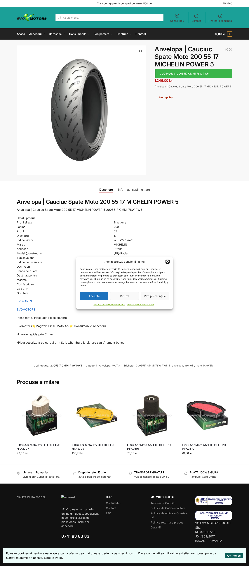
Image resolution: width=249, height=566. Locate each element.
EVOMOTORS (26, 309)
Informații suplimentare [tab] (134, 189)
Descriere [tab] (106, 189)
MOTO (116, 365)
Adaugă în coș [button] (41, 460)
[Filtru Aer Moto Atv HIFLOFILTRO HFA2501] (152, 415)
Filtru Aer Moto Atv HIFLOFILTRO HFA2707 (38, 446)
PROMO (227, 3)
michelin (189, 365)
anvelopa (177, 365)
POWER (208, 365)
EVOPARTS (24, 301)
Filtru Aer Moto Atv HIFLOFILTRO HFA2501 (149, 446)
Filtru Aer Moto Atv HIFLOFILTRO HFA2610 (204, 446)
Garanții (156, 527)
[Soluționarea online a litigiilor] (213, 515)
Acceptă (94, 296)
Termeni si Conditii (163, 503)
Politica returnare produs (167, 522)
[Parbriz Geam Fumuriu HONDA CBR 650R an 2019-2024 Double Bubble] (230, 49)
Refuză (124, 296)
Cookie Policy (53, 558)
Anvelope (104, 365)
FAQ (108, 513)
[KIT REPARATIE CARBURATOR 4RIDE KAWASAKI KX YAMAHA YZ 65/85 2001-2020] (227, 49)
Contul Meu (177, 20)
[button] (167, 262)
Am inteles (234, 555)
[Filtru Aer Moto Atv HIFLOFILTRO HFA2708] (97, 415)
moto (199, 365)
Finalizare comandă (220, 20)
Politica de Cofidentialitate (168, 508)
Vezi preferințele (155, 296)
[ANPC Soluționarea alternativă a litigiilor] (213, 500)
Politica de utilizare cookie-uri (109, 304)
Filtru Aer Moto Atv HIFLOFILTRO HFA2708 (94, 446)
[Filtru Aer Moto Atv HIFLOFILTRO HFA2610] (207, 415)
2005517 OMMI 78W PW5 (152, 365)
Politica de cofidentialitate (140, 304)
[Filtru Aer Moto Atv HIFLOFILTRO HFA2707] (42, 415)
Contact (196, 20)
